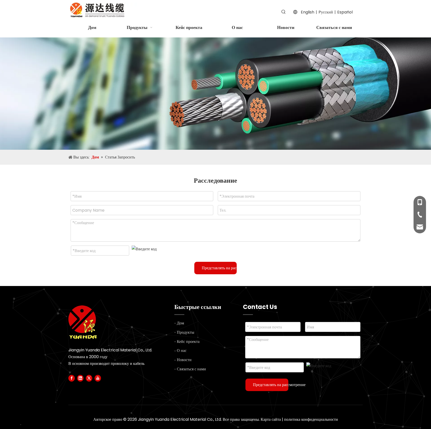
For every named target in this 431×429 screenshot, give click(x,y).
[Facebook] (71, 378)
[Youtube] (98, 378)
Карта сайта (271, 419)
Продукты (185, 332)
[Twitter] (89, 378)
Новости (184, 360)
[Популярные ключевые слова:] (283, 12)
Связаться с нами (191, 369)
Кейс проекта (188, 341)
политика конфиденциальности (311, 419)
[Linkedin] (80, 378)
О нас (182, 350)
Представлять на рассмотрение (219, 268)
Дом (180, 323)
